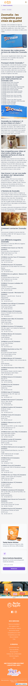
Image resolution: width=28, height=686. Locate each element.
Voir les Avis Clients (14, 630)
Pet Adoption (21, 680)
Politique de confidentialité (14, 654)
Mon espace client (14, 626)
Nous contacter (14, 637)
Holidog (11, 680)
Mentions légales (14, 656)
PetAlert (16, 680)
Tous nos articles (14, 649)
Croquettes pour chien (14, 632)
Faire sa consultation (14, 624)
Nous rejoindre (14, 651)
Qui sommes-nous (14, 647)
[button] (2, 2)
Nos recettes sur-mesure (14, 628)
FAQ (14, 639)
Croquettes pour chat (14, 635)
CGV (14, 658)
